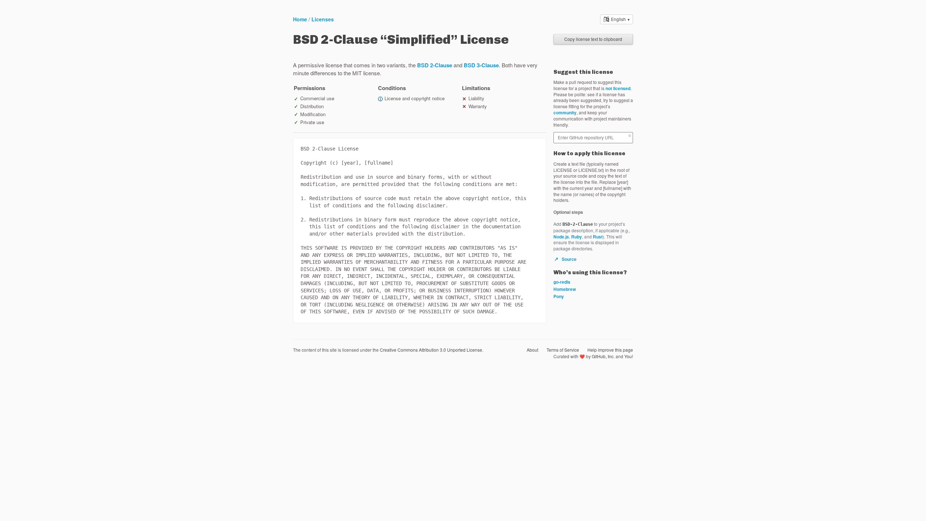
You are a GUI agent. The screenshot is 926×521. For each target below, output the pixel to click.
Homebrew (564, 289)
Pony (558, 296)
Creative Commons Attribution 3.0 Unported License (431, 350)
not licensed (618, 88)
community (565, 112)
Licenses (322, 19)
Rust (598, 236)
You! (628, 356)
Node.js (561, 236)
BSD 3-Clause (481, 65)
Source (565, 259)
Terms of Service (563, 350)
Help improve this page (610, 350)
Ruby (576, 236)
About (532, 350)
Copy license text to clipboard (593, 39)
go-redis (561, 282)
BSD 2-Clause (434, 65)
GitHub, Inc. (603, 356)
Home (300, 19)
